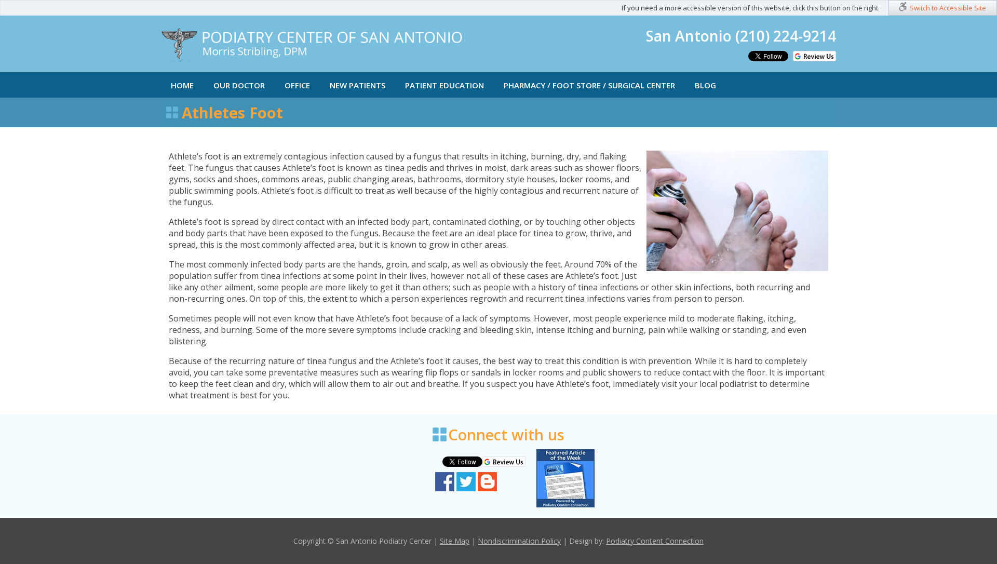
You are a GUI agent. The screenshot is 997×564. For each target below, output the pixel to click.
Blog (705, 85)
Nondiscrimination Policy (519, 541)
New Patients (357, 85)
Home (182, 85)
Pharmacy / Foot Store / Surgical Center (589, 85)
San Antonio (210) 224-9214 (741, 36)
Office (297, 85)
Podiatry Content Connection (655, 541)
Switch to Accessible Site (948, 7)
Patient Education (444, 85)
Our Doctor (239, 85)
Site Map (454, 541)
